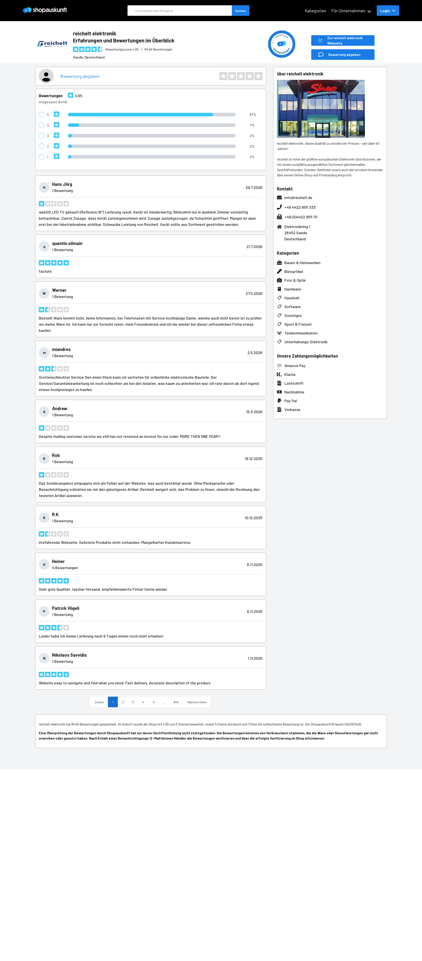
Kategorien (315, 10)
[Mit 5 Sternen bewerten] (258, 76)
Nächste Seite (196, 702)
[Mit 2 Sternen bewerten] (232, 76)
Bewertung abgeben (80, 76)
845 (176, 702)
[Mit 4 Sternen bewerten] (250, 76)
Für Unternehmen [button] (348, 10)
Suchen (240, 11)
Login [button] (385, 10)
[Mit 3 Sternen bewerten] (241, 76)
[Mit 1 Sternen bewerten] (223, 76)
